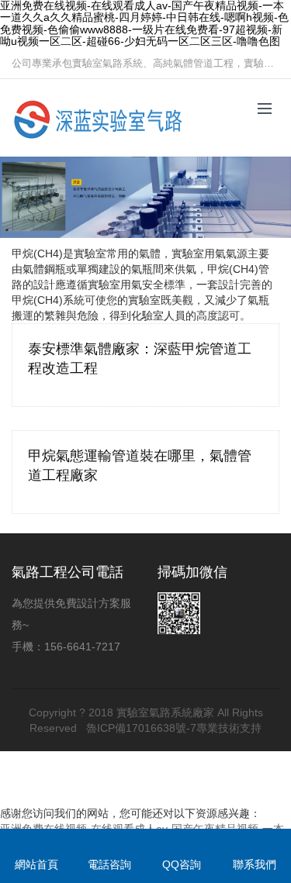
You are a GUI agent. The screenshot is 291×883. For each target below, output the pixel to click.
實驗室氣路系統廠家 (165, 712)
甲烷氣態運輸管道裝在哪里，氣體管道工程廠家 (139, 466)
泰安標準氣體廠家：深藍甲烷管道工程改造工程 (139, 359)
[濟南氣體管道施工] (101, 118)
